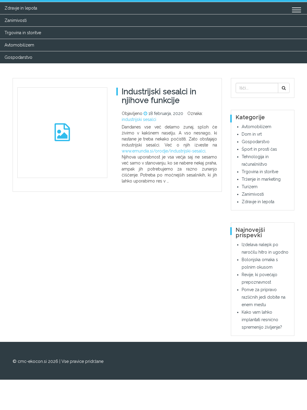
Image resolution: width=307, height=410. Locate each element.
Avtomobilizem (19, 45)
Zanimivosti (15, 20)
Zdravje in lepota (20, 8)
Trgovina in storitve (22, 32)
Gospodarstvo (18, 57)
